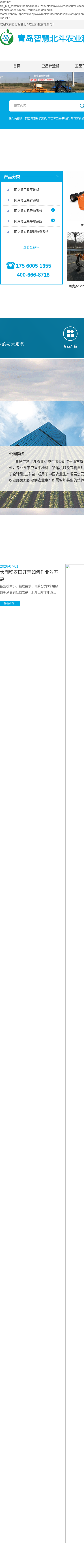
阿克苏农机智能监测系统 (31, 232)
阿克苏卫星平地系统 (28, 221)
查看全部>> (31, 247)
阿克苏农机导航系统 (28, 211)
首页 (16, 66)
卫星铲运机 (50, 66)
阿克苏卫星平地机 (58, 118)
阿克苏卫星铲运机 (36, 118)
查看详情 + (10, 603)
